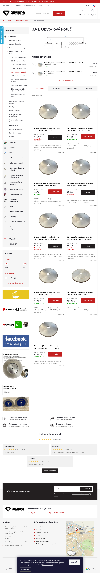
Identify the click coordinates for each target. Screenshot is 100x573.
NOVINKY (13, 244)
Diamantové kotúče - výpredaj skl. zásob (18, 90)
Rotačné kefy (13, 125)
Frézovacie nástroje (16, 163)
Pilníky (11, 107)
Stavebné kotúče (15, 44)
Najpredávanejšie (73, 88)
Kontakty (18, 6)
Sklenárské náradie (16, 158)
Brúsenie (13, 36)
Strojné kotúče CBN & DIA (16, 53)
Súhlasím (74, 562)
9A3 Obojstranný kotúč (19, 85)
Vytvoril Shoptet (92, 569)
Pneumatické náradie (17, 222)
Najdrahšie (56, 88)
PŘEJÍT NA (89, 6)
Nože (11, 206)
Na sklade (11, 278)
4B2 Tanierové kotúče (18, 76)
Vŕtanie (12, 153)
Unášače (12, 137)
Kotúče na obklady (15, 129)
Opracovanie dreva (16, 189)
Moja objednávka (7, 6)
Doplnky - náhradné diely (16, 228)
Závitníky (12, 217)
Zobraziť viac (50, 471)
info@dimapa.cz (35, 513)
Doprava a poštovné (29, 6)
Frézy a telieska (14, 111)
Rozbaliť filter (14, 283)
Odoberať (86, 489)
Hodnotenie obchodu (50, 434)
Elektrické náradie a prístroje (16, 169)
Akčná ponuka (14, 234)
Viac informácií (47, 565)
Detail (55, 137)
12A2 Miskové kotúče (18, 65)
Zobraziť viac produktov (63, 80)
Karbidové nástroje (15, 133)
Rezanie (12, 148)
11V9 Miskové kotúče (18, 61)
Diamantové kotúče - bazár (18, 96)
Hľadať (59, 13)
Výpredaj (12, 239)
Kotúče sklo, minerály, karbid (16, 102)
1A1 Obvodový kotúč (18, 57)
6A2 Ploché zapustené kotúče (19, 81)
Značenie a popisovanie (13, 200)
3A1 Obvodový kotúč (18, 72)
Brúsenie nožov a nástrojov (15, 183)
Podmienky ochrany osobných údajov (47, 544)
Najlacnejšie (40, 88)
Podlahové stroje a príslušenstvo (16, 176)
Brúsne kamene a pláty (17, 48)
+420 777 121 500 (58, 513)
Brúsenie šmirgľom (15, 40)
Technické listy (40, 538)
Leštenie (12, 143)
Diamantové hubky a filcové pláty (16, 115)
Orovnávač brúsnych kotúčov (16, 121)
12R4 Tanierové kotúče (19, 68)
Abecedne (89, 88)
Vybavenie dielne (15, 194)
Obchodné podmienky (43, 541)
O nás (40, 6)
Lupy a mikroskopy (16, 212)
